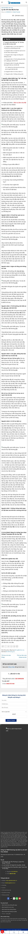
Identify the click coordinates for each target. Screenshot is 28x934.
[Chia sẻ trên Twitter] (8, 646)
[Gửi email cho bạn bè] (11, 646)
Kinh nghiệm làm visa (7, 7)
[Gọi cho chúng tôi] (17, 898)
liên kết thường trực (10, 651)
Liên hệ (3, 887)
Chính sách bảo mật (6, 890)
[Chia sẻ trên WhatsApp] (2, 646)
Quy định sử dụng (6, 892)
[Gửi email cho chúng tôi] (14, 898)
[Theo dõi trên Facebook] (8, 898)
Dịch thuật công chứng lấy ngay (9, 905)
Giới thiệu (4, 885)
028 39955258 (19, 678)
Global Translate (16, 12)
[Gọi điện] (4, 932)
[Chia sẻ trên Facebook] (5, 646)
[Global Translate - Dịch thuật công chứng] (14, 2)
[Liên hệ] (2, 931)
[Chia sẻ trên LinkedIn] (17, 646)
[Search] (26, 2)
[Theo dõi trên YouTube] (19, 898)
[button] (2, 2)
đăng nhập (11, 667)
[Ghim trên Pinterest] (14, 646)
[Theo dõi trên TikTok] (11, 898)
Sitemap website (5, 894)
